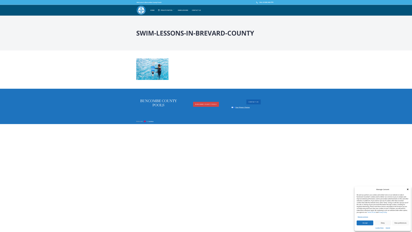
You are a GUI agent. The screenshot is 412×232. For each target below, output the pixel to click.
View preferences (400, 223)
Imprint (388, 228)
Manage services (363, 217)
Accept (365, 223)
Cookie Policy (379, 228)
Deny (383, 223)
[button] (408, 189)
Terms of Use (371, 212)
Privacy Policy (383, 212)
